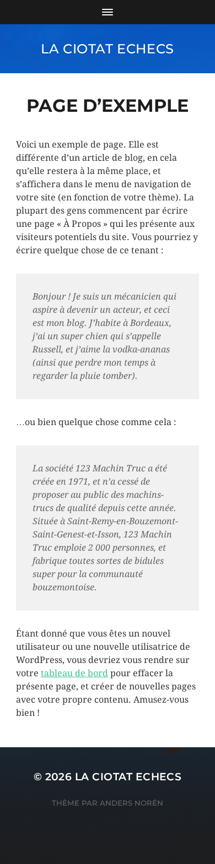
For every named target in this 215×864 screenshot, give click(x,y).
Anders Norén (131, 802)
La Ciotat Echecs (107, 49)
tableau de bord (74, 673)
